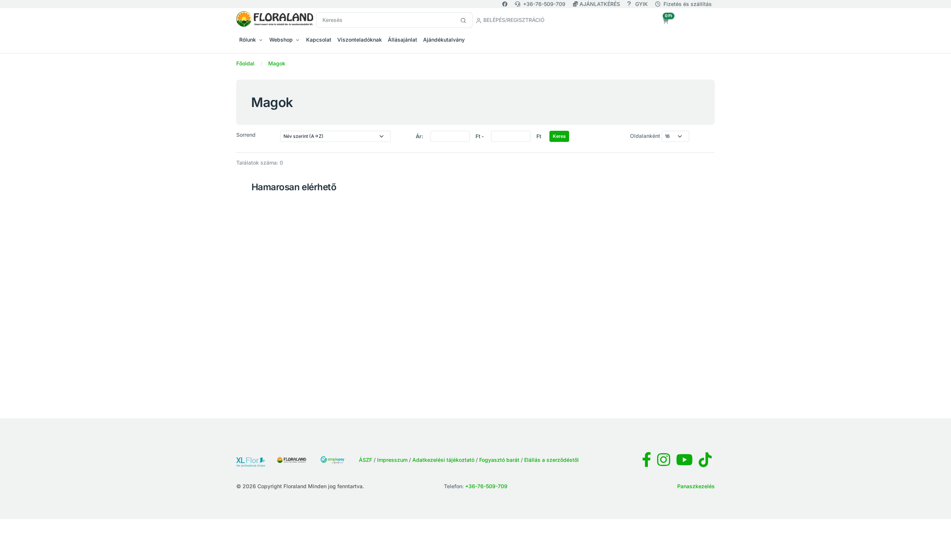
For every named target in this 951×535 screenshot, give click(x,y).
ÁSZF (365, 460)
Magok (276, 63)
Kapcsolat (318, 39)
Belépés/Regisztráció (513, 20)
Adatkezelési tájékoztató (443, 460)
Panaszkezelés (696, 486)
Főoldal (245, 63)
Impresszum (392, 460)
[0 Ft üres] (666, 21)
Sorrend (246, 135)
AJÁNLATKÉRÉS (599, 4)
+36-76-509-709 (544, 4)
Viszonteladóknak (359, 39)
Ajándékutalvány (444, 39)
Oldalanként (645, 136)
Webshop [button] (281, 39)
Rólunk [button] (247, 39)
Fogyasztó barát (499, 460)
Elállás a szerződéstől (551, 460)
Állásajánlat (402, 39)
